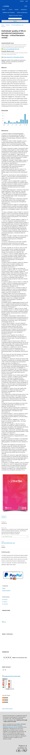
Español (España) (6, 590)
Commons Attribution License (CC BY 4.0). (12, 726)
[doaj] (4, 622)
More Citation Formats (7, 536)
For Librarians (5, 604)
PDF (4, 517)
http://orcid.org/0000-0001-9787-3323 (11, 49)
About (3, 9)
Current (10, 9)
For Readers (4, 599)
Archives (16, 9)
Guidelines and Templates (9, 12)
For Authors (4, 601)
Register (22, 1)
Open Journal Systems (7, 708)
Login (26, 1)
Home (2, 25)
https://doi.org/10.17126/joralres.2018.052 (14, 57)
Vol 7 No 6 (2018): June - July (17, 25)
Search (15, 21)
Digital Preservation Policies (15, 15)
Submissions (24, 9)
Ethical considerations (22, 12)
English (3, 588)
